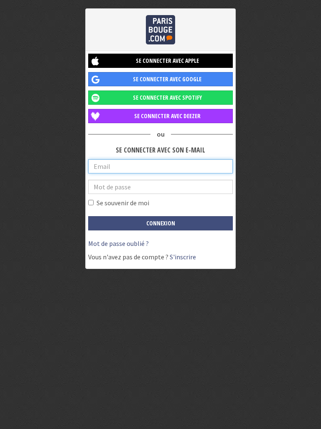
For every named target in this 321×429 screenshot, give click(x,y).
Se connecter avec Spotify (167, 97)
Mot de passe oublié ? (118, 243)
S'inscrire (183, 257)
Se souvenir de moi (123, 203)
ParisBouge (160, 29)
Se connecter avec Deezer (167, 116)
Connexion (160, 223)
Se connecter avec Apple (167, 61)
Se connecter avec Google (167, 79)
